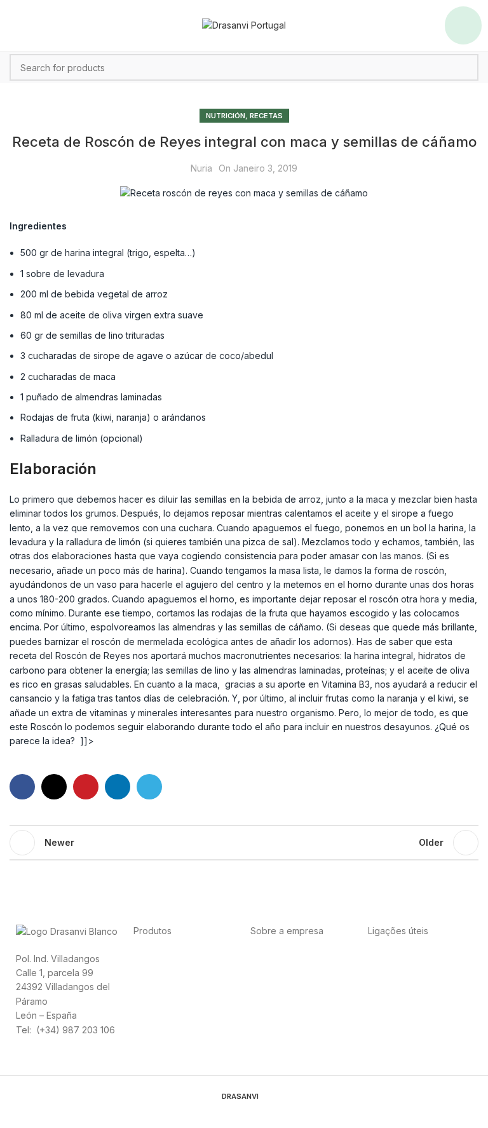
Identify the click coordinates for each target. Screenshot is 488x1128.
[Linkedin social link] (117, 786)
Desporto (206, 958)
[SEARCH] (465, 67)
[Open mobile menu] (463, 25)
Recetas (266, 115)
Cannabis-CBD (163, 1000)
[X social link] (54, 786)
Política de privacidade (416, 958)
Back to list (244, 842)
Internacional (323, 958)
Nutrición (225, 115)
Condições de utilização (419, 972)
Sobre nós (272, 958)
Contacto (269, 972)
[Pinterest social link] (85, 786)
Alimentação (158, 958)
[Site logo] (244, 24)
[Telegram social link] (149, 786)
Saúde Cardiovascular (179, 972)
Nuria (201, 168)
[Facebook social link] (22, 786)
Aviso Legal (392, 986)
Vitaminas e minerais (175, 986)
